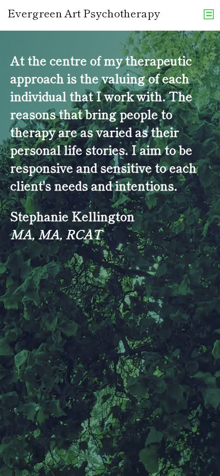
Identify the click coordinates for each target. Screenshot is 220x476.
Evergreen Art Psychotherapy (84, 12)
